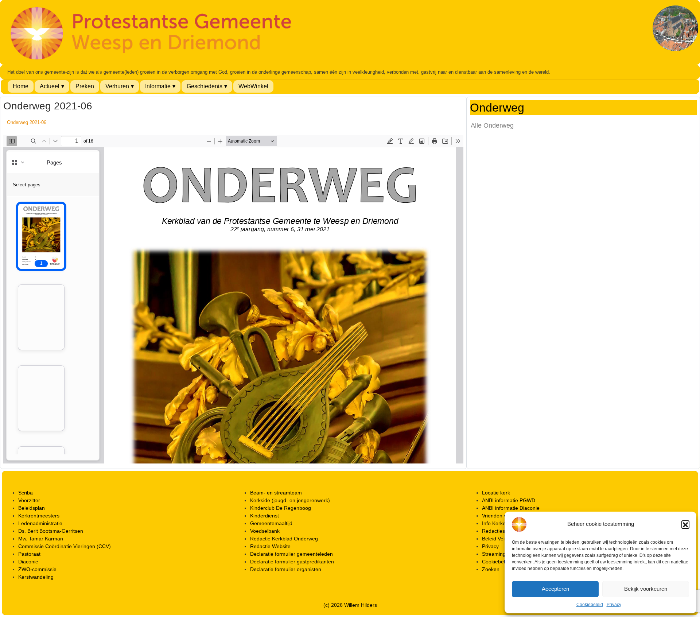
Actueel (49, 86)
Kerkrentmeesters (38, 516)
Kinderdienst (264, 516)
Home (20, 86)
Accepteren (555, 589)
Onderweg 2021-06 (26, 122)
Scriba (25, 493)
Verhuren (117, 86)
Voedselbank (265, 531)
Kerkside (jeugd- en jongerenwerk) (290, 500)
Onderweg (497, 108)
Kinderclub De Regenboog (280, 508)
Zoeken (490, 569)
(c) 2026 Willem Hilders (350, 605)
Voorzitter (29, 500)
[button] (685, 524)
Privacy (614, 604)
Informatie (158, 86)
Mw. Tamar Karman (40, 539)
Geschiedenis (204, 86)
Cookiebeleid (589, 604)
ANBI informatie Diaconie (511, 508)
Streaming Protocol (504, 554)
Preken (84, 86)
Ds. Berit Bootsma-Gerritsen (50, 531)
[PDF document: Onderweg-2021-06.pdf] (233, 299)
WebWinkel (253, 86)
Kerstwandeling (36, 577)
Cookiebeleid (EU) (503, 561)
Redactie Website (270, 546)
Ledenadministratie (40, 523)
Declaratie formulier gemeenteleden (291, 554)
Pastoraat (29, 554)
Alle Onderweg (492, 125)
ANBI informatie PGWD (508, 500)
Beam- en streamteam (276, 493)
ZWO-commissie (37, 569)
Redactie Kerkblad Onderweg (284, 539)
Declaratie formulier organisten (285, 569)
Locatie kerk (496, 493)
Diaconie (28, 561)
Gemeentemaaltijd (271, 523)
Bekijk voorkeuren (645, 589)
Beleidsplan (31, 508)
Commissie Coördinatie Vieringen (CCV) (64, 546)
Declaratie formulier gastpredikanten (292, 561)
